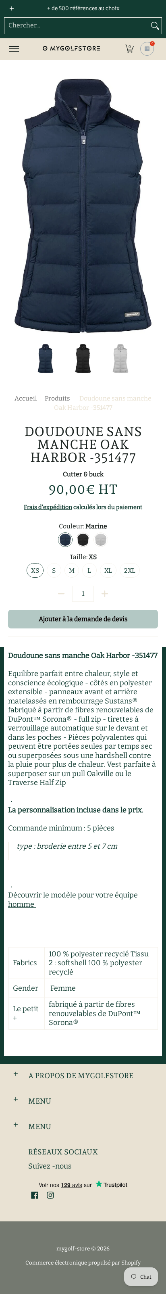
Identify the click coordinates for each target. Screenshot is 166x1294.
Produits (57, 398)
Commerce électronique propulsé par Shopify (83, 1262)
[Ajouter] (105, 593)
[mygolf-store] (71, 49)
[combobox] (76, 26)
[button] (129, 49)
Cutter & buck (83, 474)
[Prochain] (152, 206)
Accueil (26, 398)
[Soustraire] (61, 593)
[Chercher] (155, 26)
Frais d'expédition (48, 507)
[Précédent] (14, 206)
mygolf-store (73, 1248)
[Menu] (13, 49)
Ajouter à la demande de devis (83, 619)
